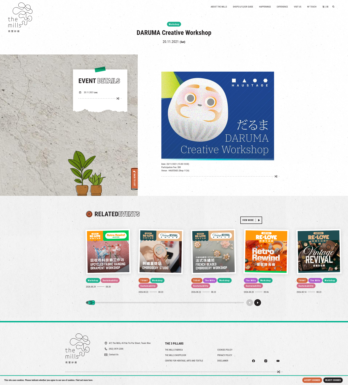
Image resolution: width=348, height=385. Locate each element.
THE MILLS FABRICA (174, 350)
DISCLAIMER (222, 360)
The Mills (210, 280)
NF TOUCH (311, 6)
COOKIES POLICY (224, 350)
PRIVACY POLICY (224, 355)
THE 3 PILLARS (174, 343)
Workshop (93, 280)
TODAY (144, 280)
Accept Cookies (312, 380)
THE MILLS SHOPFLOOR (175, 355)
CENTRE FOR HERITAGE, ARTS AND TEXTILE (184, 360)
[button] (257, 302)
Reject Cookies (333, 380)
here (90, 380)
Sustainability (110, 280)
